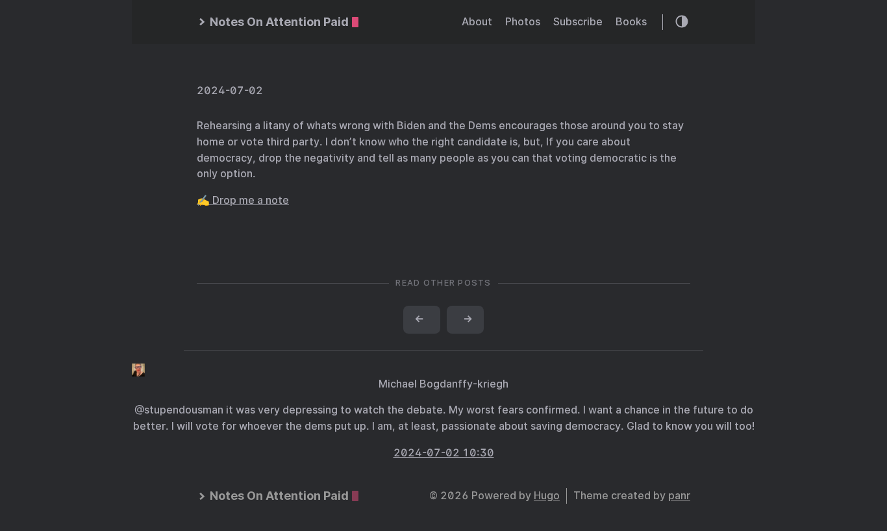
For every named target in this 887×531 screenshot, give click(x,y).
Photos (522, 22)
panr (679, 495)
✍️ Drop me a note (243, 200)
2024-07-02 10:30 (444, 453)
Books (631, 22)
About (477, 22)
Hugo (547, 495)
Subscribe (578, 22)
